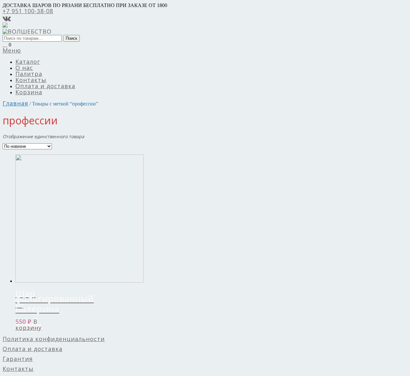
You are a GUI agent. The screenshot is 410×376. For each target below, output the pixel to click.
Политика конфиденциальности (54, 339)
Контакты (30, 80)
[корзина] (5, 44)
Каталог (27, 61)
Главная (15, 103)
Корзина (28, 92)
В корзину (28, 324)
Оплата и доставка (45, 86)
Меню (12, 50)
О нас (24, 67)
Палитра (28, 74)
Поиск (71, 38)
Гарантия (18, 359)
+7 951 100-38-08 (28, 11)
